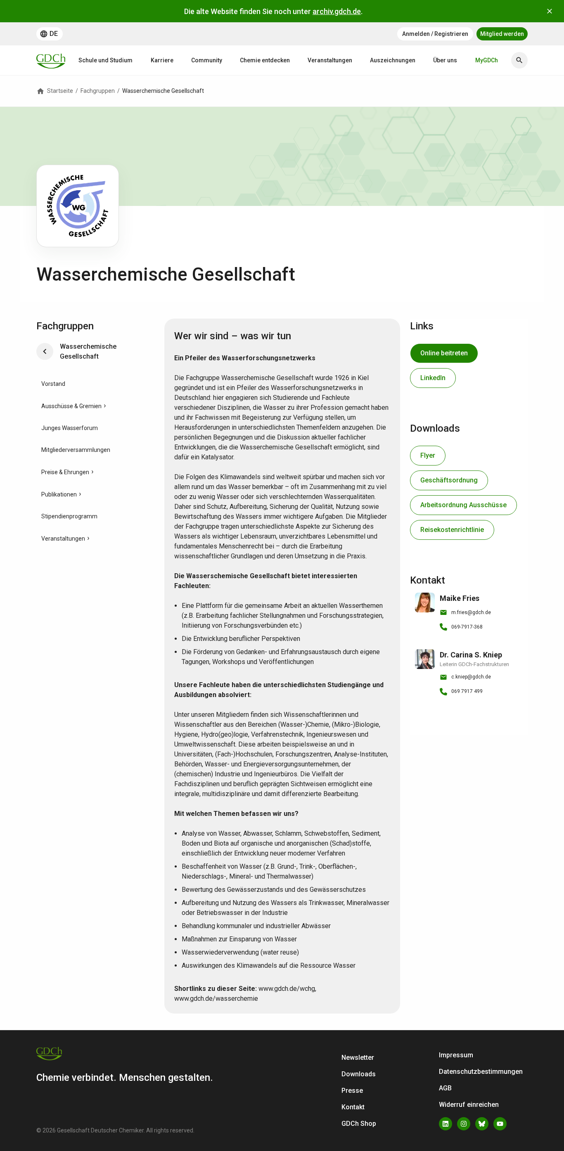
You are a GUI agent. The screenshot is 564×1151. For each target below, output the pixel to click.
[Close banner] (549, 11)
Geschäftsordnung (449, 480)
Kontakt (353, 1107)
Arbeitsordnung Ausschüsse (463, 505)
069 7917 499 (467, 691)
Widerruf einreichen (469, 1104)
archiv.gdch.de (337, 11)
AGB (445, 1088)
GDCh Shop (358, 1123)
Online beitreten (444, 353)
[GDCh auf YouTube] (500, 1123)
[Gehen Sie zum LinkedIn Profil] (445, 1123)
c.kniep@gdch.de (471, 677)
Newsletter (357, 1057)
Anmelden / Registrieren (435, 34)
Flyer (427, 455)
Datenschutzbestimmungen (481, 1071)
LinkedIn (433, 378)
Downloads (358, 1074)
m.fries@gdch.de (471, 612)
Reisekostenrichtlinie (452, 530)
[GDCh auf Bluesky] (481, 1123)
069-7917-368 (467, 627)
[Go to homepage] (50, 60)
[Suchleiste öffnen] (519, 60)
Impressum (456, 1055)
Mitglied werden (502, 34)
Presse (352, 1090)
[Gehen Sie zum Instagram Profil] (463, 1123)
